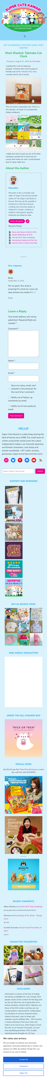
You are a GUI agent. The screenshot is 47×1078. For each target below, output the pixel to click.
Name (11, 360)
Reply (10, 298)
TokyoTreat (24, 769)
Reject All (23, 1073)
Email (11, 373)
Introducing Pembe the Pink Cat (24, 240)
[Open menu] (24, 36)
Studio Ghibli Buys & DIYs (22, 235)
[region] (23, 1056)
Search (40, 471)
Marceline (36, 61)
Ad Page (31, 1033)
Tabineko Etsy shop (29, 71)
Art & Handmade (12, 45)
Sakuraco (35, 769)
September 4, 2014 (16, 280)
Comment (13, 328)
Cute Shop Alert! (29, 45)
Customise (23, 1066)
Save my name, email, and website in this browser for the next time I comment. (23, 388)
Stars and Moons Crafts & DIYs (24, 232)
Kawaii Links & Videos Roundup (24, 243)
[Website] (27, 221)
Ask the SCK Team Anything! (23, 237)
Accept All (23, 1059)
